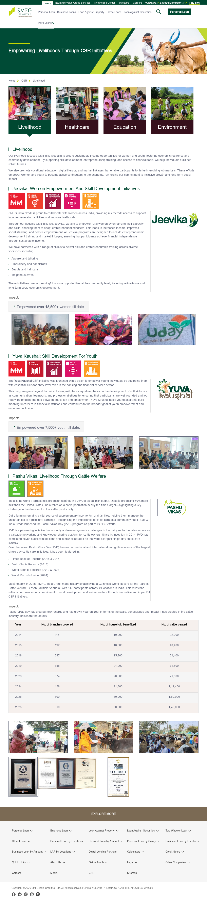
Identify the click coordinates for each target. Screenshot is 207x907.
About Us (151, 2)
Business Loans (66, 12)
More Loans (45, 22)
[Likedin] (20, 894)
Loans (47, 3)
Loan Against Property (91, 12)
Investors (124, 2)
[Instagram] (38, 894)
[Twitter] (26, 894)
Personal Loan (46, 12)
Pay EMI (194, 2)
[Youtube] (32, 894)
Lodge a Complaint (170, 2)
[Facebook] (14, 894)
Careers (137, 2)
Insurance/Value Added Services (72, 2)
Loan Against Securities (138, 12)
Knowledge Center (104, 2)
